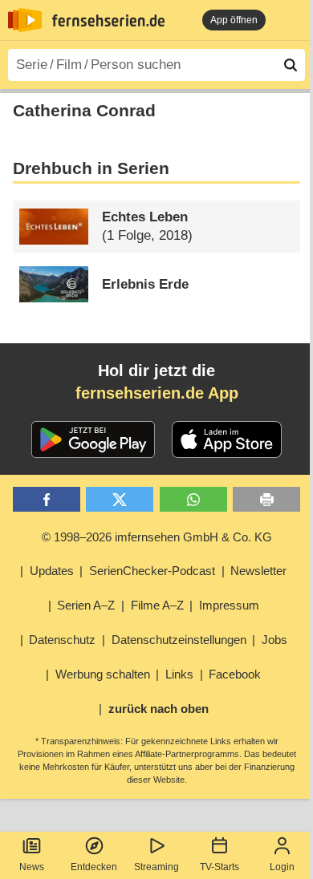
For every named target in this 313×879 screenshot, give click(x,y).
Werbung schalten (102, 674)
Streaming (156, 867)
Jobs (274, 639)
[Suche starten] (290, 65)
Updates (52, 570)
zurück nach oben (158, 708)
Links (179, 674)
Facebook (235, 674)
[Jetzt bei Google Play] (93, 439)
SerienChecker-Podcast (152, 570)
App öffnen (234, 20)
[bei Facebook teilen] (46, 499)
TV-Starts (219, 867)
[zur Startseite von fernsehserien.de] (25, 20)
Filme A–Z (157, 605)
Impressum (229, 605)
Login (282, 867)
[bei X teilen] (119, 499)
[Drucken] (266, 499)
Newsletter (258, 570)
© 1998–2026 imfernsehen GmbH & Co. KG (157, 537)
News (31, 867)
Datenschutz (62, 639)
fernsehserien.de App (156, 393)
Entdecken (94, 867)
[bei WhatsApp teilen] (193, 499)
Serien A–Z (86, 605)
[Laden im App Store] (227, 439)
